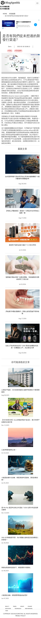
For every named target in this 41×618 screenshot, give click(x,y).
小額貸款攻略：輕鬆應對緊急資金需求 (14, 595)
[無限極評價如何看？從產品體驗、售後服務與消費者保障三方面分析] (22, 264)
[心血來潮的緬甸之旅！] (20, 437)
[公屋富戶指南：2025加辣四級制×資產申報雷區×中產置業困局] (20, 377)
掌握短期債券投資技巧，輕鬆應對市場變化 (15, 567)
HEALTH (22, 606)
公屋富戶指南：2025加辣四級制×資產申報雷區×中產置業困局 (20, 391)
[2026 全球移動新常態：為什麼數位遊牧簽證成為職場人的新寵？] (20, 525)
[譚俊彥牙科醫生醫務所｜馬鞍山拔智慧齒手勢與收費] (22, 299)
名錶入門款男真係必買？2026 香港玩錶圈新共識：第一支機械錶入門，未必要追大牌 (22, 347)
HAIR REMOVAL (28, 608)
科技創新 (12, 14)
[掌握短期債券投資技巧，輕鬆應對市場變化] (20, 555)
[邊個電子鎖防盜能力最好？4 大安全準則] (22, 232)
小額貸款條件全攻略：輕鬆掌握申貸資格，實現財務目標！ (19, 479)
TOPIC (6, 610)
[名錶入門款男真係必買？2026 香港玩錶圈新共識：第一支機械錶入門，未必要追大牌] (22, 333)
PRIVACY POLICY (20, 616)
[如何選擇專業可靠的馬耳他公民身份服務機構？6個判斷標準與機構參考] (22, 164)
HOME (5, 14)
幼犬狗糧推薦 (4, 6)
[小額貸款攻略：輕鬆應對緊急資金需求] (20, 582)
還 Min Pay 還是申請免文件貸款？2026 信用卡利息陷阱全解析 (19, 509)
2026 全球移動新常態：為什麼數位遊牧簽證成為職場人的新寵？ (19, 539)
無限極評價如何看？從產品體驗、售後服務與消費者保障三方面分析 (22, 278)
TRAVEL (15, 606)
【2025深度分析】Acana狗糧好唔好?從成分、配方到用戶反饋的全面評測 (20, 421)
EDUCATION (8, 608)
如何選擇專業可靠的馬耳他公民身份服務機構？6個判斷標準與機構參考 (22, 178)
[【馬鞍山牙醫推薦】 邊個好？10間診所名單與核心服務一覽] (22, 198)
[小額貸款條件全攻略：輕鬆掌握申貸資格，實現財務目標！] (20, 465)
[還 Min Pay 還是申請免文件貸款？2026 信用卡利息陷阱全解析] (20, 495)
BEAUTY (7, 606)
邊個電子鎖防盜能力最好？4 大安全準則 (22, 245)
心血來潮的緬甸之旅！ (9, 450)
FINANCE (30, 606)
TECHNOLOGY (18, 608)
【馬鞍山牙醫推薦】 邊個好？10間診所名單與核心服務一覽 (22, 212)
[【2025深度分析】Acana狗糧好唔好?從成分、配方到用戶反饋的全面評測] (20, 407)
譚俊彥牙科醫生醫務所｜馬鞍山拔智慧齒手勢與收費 (22, 312)
